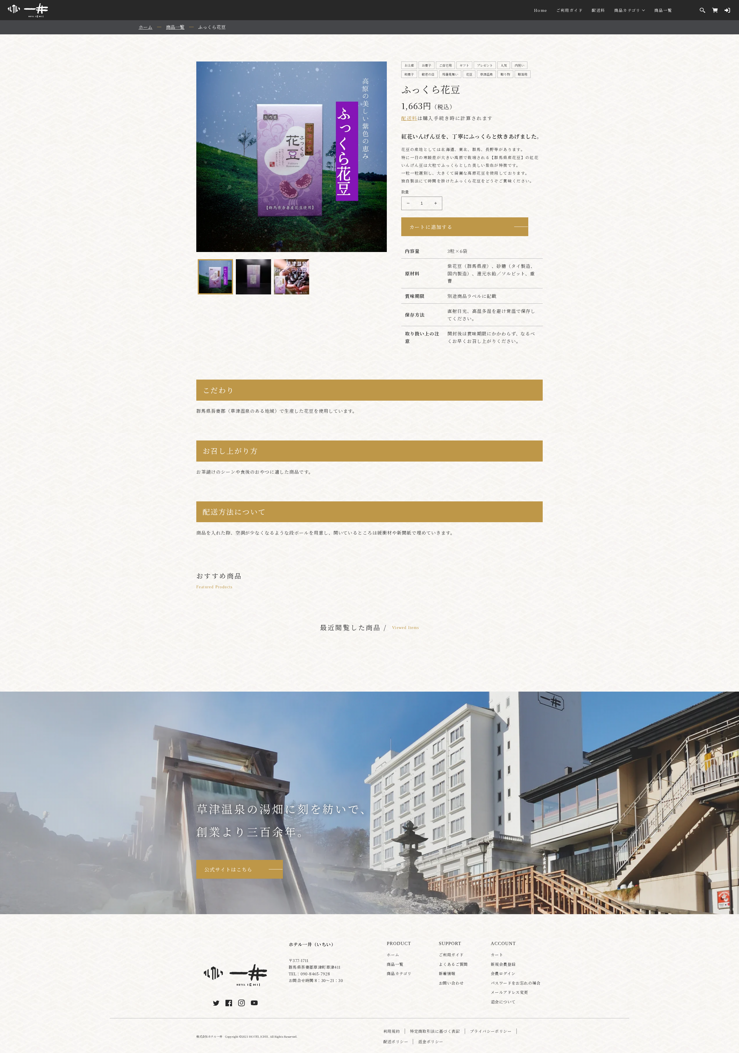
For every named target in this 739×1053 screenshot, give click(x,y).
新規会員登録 (503, 964)
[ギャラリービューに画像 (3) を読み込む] (291, 276)
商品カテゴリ (627, 10)
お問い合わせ (451, 983)
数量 (405, 192)
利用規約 (391, 1031)
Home (540, 10)
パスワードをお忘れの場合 (516, 983)
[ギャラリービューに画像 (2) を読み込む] (253, 276)
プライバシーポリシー (491, 1031)
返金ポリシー (430, 1041)
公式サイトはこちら (228, 869)
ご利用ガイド (569, 10)
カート (497, 954)
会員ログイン (503, 973)
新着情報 (447, 973)
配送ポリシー (395, 1041)
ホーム (393, 954)
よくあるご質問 (453, 964)
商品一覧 (663, 10)
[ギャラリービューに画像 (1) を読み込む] (215, 276)
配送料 (598, 10)
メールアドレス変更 (509, 992)
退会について (503, 1002)
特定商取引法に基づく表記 (435, 1031)
